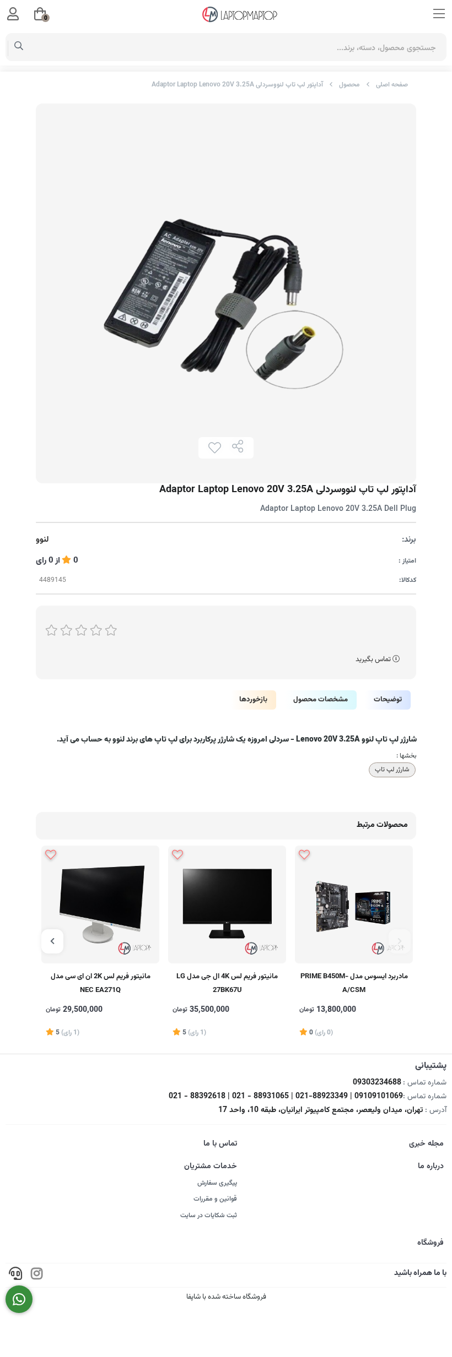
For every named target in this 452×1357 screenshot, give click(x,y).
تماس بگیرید (374, 659)
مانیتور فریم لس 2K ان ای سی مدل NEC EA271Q (100, 983)
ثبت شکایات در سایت (208, 1215)
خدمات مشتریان (210, 1166)
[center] (19, 47)
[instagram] (37, 1275)
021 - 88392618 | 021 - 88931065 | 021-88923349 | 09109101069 (286, 1097)
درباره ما (431, 1166)
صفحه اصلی (392, 85)
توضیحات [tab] (388, 699)
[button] (400, 941)
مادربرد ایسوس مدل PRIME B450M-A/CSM (354, 983)
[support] (15, 1275)
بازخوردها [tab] (253, 699)
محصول (349, 85)
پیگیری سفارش (217, 1183)
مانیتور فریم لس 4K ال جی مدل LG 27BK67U (227, 983)
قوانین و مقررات (215, 1199)
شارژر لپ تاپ (392, 770)
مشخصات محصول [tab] (320, 699)
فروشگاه (430, 1243)
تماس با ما (220, 1144)
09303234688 (377, 1083)
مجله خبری (426, 1144)
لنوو (42, 540)
